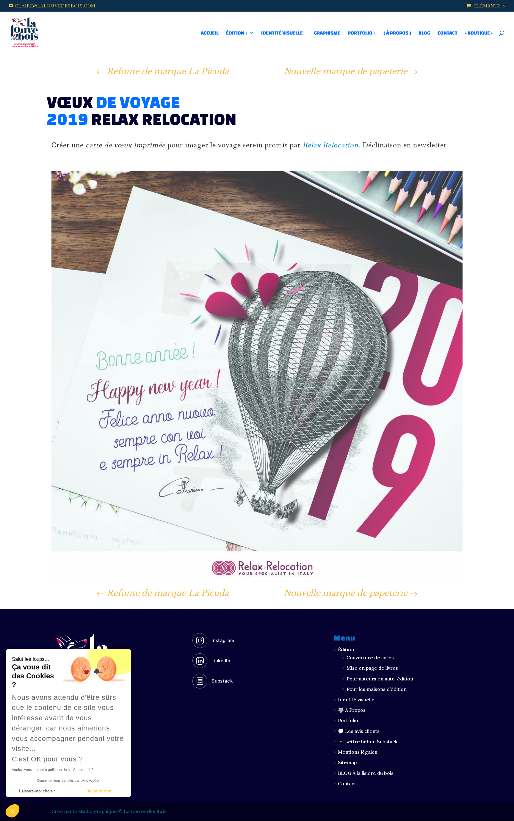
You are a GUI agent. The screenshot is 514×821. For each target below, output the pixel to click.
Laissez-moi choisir (37, 791)
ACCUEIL (210, 33)
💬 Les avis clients (359, 731)
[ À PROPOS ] (397, 33)
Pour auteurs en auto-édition (380, 679)
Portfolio (348, 720)
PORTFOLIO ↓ (362, 33)
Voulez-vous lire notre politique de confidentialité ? (52, 770)
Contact (347, 783)
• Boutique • (479, 33)
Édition (346, 649)
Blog (424, 33)
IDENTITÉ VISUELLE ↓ (283, 33)
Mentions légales (357, 752)
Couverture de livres (370, 657)
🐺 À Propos (352, 710)
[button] (12, 811)
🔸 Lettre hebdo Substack (368, 741)
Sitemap (347, 762)
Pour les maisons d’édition (377, 689)
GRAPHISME (327, 33)
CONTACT (447, 33)
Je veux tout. (100, 791)
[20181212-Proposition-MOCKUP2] (257, 582)
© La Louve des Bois (142, 811)
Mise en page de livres (372, 668)
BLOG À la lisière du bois (366, 773)
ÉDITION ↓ (237, 33)
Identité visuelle (356, 699)
